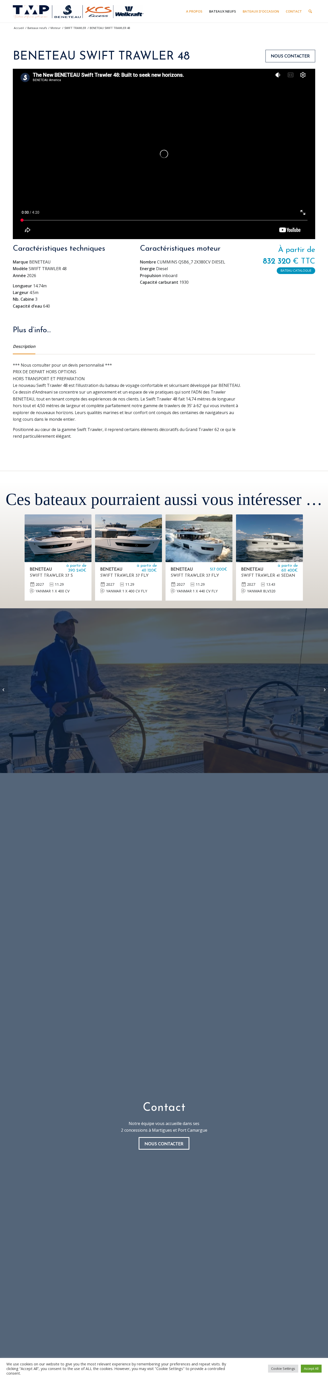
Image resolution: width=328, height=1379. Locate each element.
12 (182, 234)
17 (218, 234)
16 (210, 234)
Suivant (303, 154)
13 (189, 234)
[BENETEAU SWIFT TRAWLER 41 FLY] (324, 690)
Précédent (24, 154)
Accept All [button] (311, 1368)
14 (196, 234)
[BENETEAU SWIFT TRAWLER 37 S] (58, 538)
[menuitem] (194, 11)
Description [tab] (24, 346)
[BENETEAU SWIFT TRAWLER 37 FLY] (128, 538)
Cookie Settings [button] (283, 1368)
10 (167, 234)
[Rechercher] (310, 11)
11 (175, 234)
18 (225, 234)
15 (203, 234)
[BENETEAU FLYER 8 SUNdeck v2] (4, 690)
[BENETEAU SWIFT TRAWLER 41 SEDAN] (269, 538)
